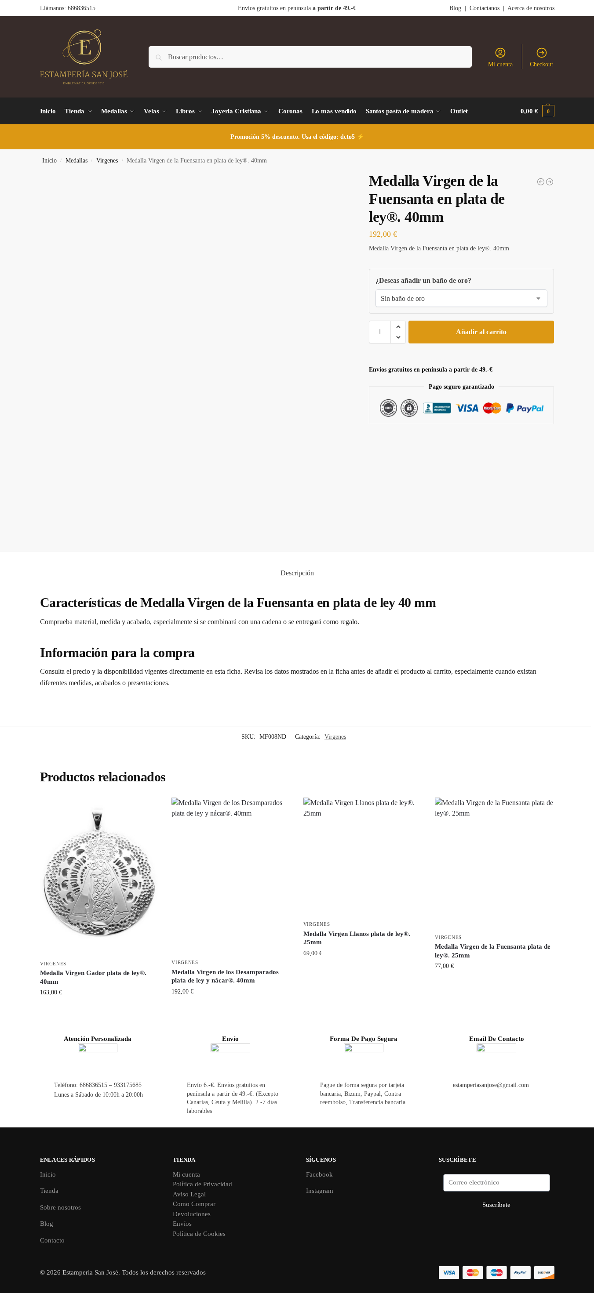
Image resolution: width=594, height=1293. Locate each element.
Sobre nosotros (60, 1207)
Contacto (52, 1240)
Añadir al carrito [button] (99, 1011)
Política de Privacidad (202, 1184)
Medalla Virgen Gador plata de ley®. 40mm (93, 977)
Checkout (541, 64)
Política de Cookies (199, 1233)
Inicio (49, 160)
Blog (455, 8)
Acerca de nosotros (530, 8)
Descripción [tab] (297, 573)
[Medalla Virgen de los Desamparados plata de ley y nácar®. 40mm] (230, 876)
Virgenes (107, 160)
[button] (537, 111)
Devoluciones (192, 1213)
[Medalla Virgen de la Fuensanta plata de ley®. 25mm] (549, 181)
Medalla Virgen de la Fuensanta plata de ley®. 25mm (492, 951)
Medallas (76, 160)
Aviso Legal (189, 1194)
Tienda (49, 1190)
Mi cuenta (500, 64)
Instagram (319, 1190)
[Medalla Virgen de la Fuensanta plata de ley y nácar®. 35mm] (540, 181)
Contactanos (484, 8)
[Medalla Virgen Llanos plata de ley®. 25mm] (362, 857)
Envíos (182, 1223)
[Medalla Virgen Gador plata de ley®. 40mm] (99, 877)
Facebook (319, 1174)
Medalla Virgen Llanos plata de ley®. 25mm (356, 938)
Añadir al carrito (481, 332)
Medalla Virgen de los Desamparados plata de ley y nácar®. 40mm (225, 976)
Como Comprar (194, 1203)
